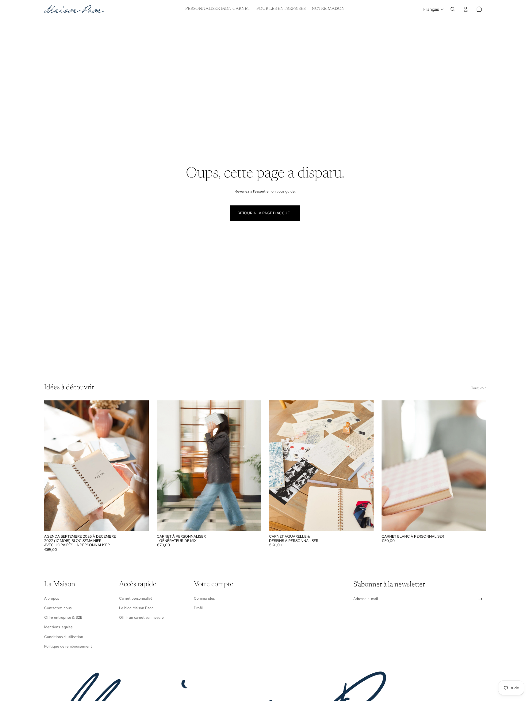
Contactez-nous (57, 608)
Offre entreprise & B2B (63, 617)
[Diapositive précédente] (53, 466)
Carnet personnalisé (135, 598)
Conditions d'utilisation (63, 636)
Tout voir (478, 388)
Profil (198, 608)
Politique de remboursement (68, 646)
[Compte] (465, 9)
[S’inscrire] (480, 599)
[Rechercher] (452, 9)
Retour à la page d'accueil (265, 213)
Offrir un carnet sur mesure (141, 617)
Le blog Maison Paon (136, 608)
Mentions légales (58, 627)
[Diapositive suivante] (139, 466)
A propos (51, 598)
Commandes (204, 598)
